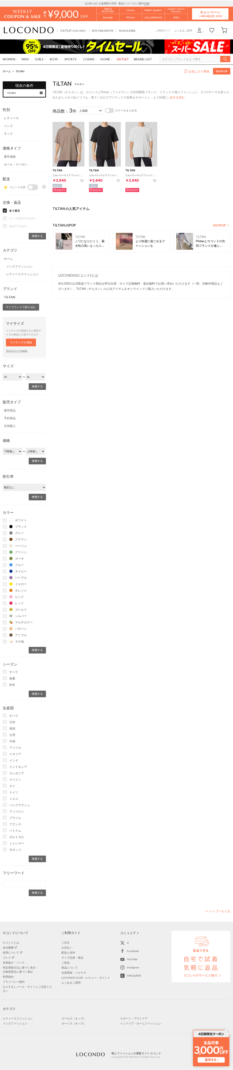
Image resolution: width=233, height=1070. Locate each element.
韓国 (12, 728)
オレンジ (21, 590)
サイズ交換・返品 (72, 957)
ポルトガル (16, 837)
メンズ (8, 126)
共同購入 (10, 426)
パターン (21, 628)
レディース (11, 118)
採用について (11, 952)
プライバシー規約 (14, 981)
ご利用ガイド (162, 30)
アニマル (21, 635)
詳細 (146, 3)
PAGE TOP (217, 911)
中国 (12, 741)
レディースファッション (22, 274)
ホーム (7, 71)
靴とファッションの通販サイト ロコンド (29, 30)
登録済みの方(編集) (17, 350)
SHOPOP (222, 71)
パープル (21, 577)
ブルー (19, 565)
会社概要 (8, 947)
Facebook (133, 951)
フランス (15, 824)
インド (13, 760)
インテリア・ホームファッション (140, 1023)
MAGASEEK (127, 30)
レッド (19, 603)
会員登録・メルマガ (73, 972)
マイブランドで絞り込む (21, 307)
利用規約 (8, 976)
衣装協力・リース (14, 962)
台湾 (12, 735)
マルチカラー (24, 622)
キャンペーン (210, 14)
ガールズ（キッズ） (73, 1018)
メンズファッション (19, 266)
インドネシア (18, 767)
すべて (13, 672)
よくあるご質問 (183, 30)
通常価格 (10, 156)
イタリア (15, 754)
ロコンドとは (11, 942)
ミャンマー (16, 843)
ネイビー (21, 571)
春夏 (12, 678)
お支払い (66, 947)
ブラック (21, 526)
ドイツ (13, 792)
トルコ (13, 798)
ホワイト (21, 520)
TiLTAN (20, 71)
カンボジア (16, 773)
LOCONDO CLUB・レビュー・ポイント (85, 977)
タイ (12, 786)
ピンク (19, 597)
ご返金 (65, 962)
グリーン (21, 552)
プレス (7, 957)
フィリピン (16, 811)
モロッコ (15, 849)
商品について (69, 967)
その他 (19, 641)
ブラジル (15, 818)
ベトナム (15, 830)
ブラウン (21, 539)
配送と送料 (68, 952)
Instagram (133, 967)
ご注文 (65, 942)
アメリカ (15, 747)
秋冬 (12, 685)
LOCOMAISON (103, 30)
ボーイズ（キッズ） (73, 1023)
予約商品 (10, 418)
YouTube (132, 959)
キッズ (8, 133)
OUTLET (73, 30)
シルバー (21, 616)
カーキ (19, 558)
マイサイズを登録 (21, 342)
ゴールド (21, 609)
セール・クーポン (16, 164)
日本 (12, 722)
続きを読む (177, 97)
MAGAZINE (134, 975)
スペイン (15, 779)
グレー (19, 533)
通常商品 (10, 410)
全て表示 (14, 210)
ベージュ (21, 546)
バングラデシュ (19, 805)
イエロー (21, 584)
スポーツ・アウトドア (133, 1018)
